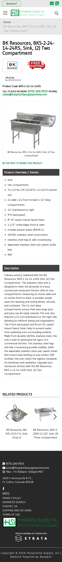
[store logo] (28, 13)
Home (7, 22)
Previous (7, 417)
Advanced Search (13, 502)
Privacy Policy (11, 498)
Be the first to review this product (22, 163)
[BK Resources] (12, 69)
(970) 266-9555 (38, 91)
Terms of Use (11, 514)
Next (55, 417)
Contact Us (9, 506)
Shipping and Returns (16, 510)
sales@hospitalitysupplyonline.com (24, 94)
